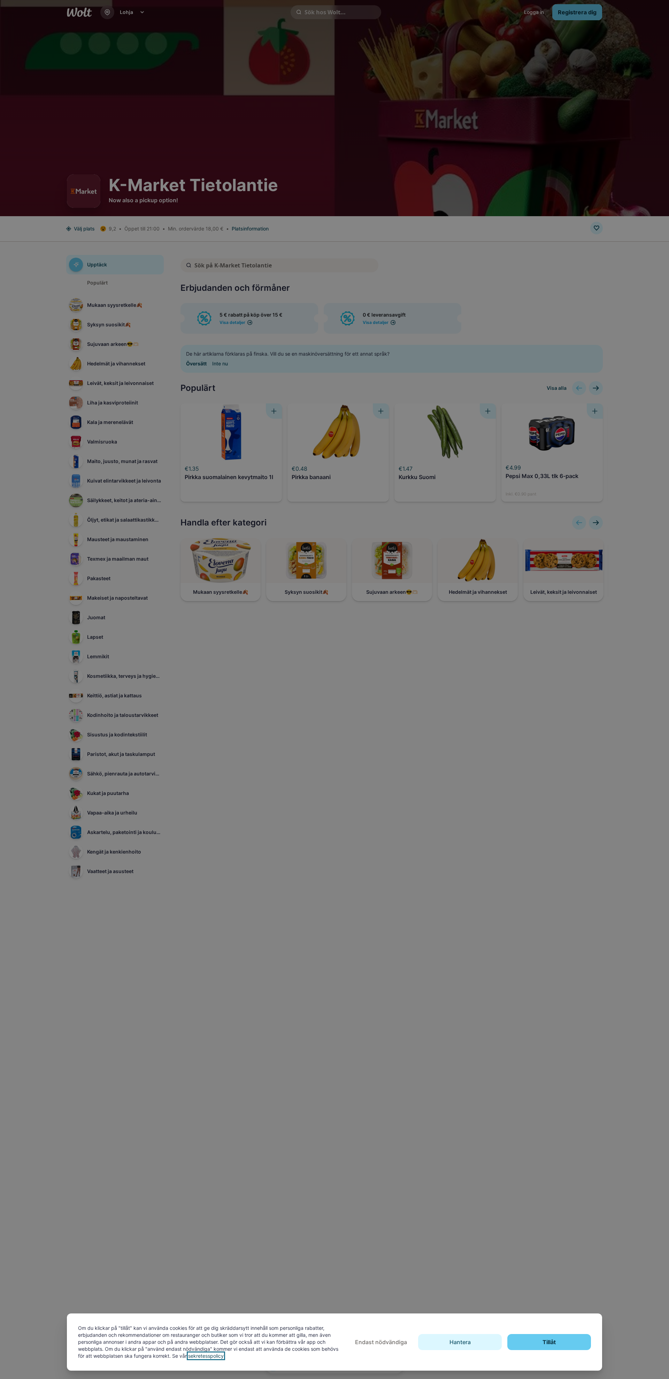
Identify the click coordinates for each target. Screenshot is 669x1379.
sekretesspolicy (206, 1356)
